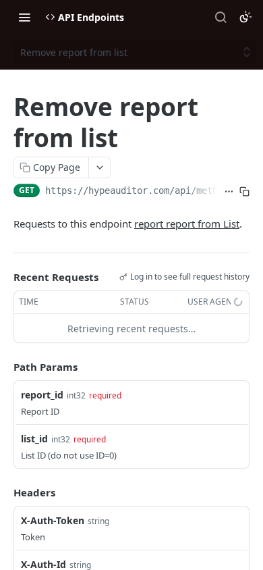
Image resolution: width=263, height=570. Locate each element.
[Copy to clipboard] (244, 192)
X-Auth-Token (52, 520)
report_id (42, 394)
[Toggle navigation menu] (24, 17)
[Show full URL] (229, 192)
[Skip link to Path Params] (4, 367)
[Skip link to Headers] (4, 492)
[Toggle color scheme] (245, 17)
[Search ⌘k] (220, 17)
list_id (34, 438)
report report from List (186, 223)
